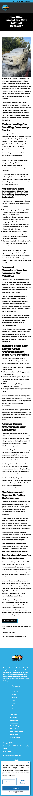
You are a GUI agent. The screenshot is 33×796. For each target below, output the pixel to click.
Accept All (16, 788)
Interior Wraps (14, 729)
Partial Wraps (14, 734)
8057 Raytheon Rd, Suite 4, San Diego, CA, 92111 (16, 627)
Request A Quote (9, 620)
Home (14, 689)
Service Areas (16, 706)
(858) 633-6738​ (9, 632)
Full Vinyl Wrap (14, 726)
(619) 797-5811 (7, 752)
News (13, 700)
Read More (11, 775)
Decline (8, 781)
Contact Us (15, 692)
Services (14, 697)
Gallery (14, 694)
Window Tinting (15, 737)
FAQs (13, 703)
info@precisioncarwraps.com (16, 636)
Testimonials (16, 709)
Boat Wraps (13, 717)
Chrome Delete (14, 723)
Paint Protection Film (16, 731)
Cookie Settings (22, 781)
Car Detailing (14, 720)
